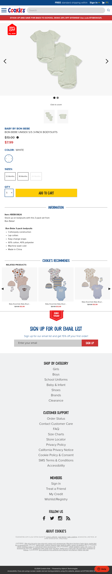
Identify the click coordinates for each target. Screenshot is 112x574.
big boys (76, 543)
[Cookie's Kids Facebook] (44, 519)
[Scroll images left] (2, 289)
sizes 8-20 (39, 547)
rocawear (89, 548)
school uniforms (51, 537)
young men (92, 543)
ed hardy (56, 548)
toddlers (25, 547)
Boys (56, 374)
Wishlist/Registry (56, 499)
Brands (56, 395)
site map (85, 550)
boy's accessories (21, 545)
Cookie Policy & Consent (56, 455)
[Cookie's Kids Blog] (68, 519)
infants (19, 547)
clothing (48, 545)
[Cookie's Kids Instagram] (60, 519)
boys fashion (63, 550)
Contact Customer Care (56, 424)
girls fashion (73, 550)
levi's (67, 548)
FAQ (56, 429)
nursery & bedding (78, 545)
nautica (62, 548)
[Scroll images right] (109, 289)
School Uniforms (56, 379)
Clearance (56, 400)
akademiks (37, 548)
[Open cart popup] (110, 2)
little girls (27, 543)
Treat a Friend (56, 489)
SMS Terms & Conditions (56, 460)
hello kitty (72, 548)
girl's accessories (59, 543)
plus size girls (43, 543)
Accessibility (56, 465)
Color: (9, 150)
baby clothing (72, 537)
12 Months (10, 176)
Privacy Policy (56, 444)
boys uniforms (44, 550)
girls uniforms (54, 550)
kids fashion (62, 537)
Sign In (94, 2)
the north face (81, 548)
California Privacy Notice (56, 450)
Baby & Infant (56, 385)
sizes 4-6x (84, 547)
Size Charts (56, 434)
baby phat (44, 548)
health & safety (66, 545)
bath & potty (40, 545)
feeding (53, 545)
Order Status (56, 418)
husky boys (84, 543)
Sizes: (9, 169)
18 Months (23, 176)
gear (58, 545)
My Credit (56, 494)
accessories (51, 547)
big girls (34, 543)
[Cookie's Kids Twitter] (52, 519)
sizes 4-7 (31, 547)
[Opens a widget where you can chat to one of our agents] (101, 569)
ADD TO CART (46, 193)
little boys (69, 543)
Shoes (56, 390)
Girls (56, 369)
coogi (50, 548)
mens (45, 547)
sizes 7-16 (91, 547)
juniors (50, 543)
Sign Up (90, 343)
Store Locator (56, 439)
